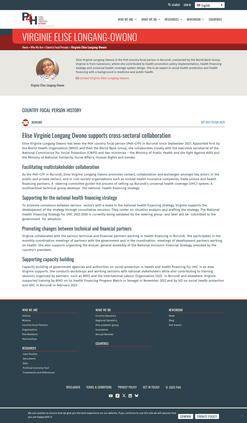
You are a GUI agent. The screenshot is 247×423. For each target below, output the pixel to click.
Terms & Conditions (99, 387)
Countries (215, 19)
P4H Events (175, 325)
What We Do (149, 19)
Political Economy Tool (36, 368)
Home (25, 47)
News (172, 315)
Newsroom (194, 19)
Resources (172, 19)
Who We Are (125, 19)
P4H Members (30, 334)
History (26, 315)
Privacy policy (207, 416)
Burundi (36, 122)
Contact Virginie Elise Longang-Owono (104, 78)
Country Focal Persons (57, 47)
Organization (29, 329)
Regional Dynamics (106, 320)
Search (176, 5)
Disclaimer (73, 387)
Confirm (185, 416)
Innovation (102, 329)
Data (25, 363)
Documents (29, 358)
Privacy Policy (127, 387)
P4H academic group (107, 325)
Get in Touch (151, 387)
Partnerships (29, 339)
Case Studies (30, 354)
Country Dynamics (106, 315)
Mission (26, 320)
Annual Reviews (104, 334)
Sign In (187, 5)
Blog (171, 320)
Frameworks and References (39, 372)
